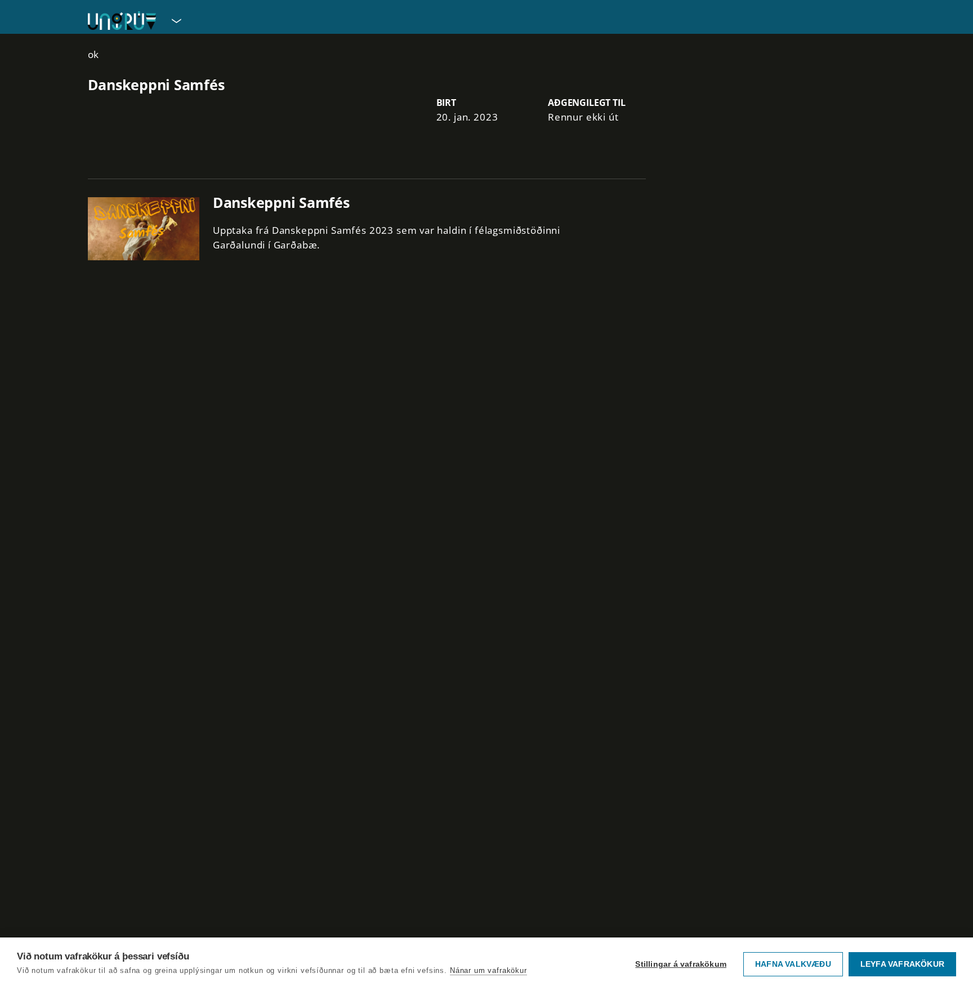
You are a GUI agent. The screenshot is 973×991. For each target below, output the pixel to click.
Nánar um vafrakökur (488, 970)
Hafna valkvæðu (793, 964)
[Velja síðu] (175, 20)
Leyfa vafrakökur (902, 964)
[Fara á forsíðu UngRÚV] (122, 20)
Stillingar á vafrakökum (680, 964)
